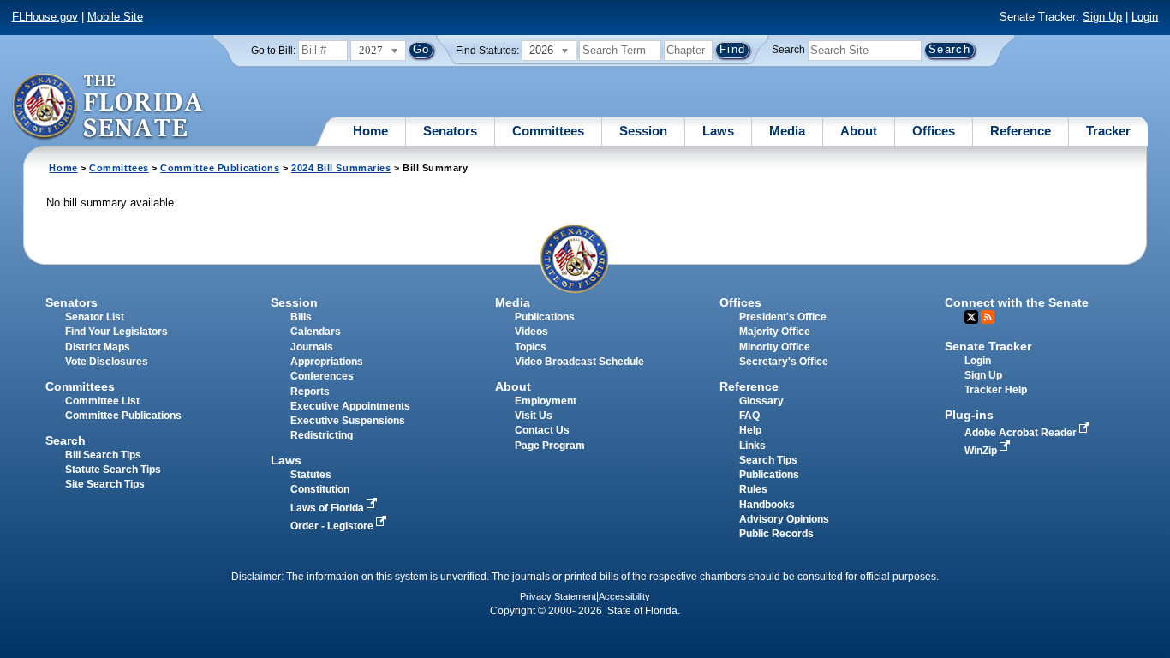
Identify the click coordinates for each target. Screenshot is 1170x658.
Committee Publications (219, 168)
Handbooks (767, 504)
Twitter (971, 317)
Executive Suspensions (347, 421)
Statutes (310, 475)
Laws (718, 130)
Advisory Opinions (784, 519)
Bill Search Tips (103, 455)
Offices (933, 130)
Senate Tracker (988, 346)
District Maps (97, 347)
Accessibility (624, 596)
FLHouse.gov (45, 16)
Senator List (94, 317)
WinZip (982, 451)
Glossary (761, 401)
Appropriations (326, 361)
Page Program (550, 445)
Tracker (1108, 130)
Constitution (319, 489)
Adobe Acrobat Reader (1021, 433)
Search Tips (768, 460)
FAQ (749, 415)
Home (370, 130)
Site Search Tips (105, 484)
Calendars (315, 331)
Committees (548, 130)
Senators (450, 130)
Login (1144, 16)
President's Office (783, 317)
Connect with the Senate (1017, 302)
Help (750, 430)
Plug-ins (969, 415)
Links (752, 445)
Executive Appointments (350, 406)
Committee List (102, 401)
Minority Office (774, 347)
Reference (1020, 130)
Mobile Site (115, 16)
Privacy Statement (558, 596)
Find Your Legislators (116, 331)
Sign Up (1102, 16)
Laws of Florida (328, 508)
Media (787, 130)
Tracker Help (995, 390)
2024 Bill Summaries (341, 168)
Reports (310, 391)
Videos (531, 331)
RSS (987, 317)
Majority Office (774, 331)
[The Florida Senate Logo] (108, 107)
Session (643, 130)
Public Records (776, 534)
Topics (530, 347)
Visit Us (533, 415)
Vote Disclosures (106, 361)
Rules (753, 489)
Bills (301, 317)
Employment (545, 401)
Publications (545, 317)
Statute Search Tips (113, 469)
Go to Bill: (273, 50)
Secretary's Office (783, 361)
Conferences (322, 376)
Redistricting (321, 435)
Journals (311, 347)
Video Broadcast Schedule (579, 361)
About (858, 130)
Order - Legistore (333, 526)
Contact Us (542, 430)
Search (788, 50)
